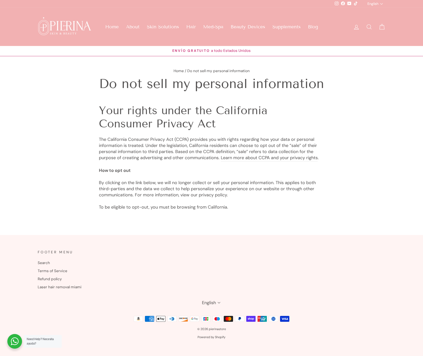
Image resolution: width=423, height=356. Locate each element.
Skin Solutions (163, 27)
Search (44, 262)
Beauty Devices (248, 27)
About (133, 27)
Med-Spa (213, 27)
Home (112, 27)
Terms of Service (52, 270)
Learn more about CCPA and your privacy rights (269, 158)
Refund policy (50, 279)
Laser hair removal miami (60, 287)
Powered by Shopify (211, 337)
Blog (313, 27)
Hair (191, 27)
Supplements (286, 27)
